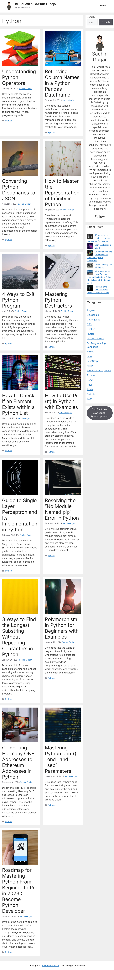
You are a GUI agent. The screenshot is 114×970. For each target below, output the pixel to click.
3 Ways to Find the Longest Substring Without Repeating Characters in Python (19, 636)
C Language (93, 319)
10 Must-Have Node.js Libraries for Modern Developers (98, 238)
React (90, 380)
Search (91, 17)
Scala (90, 389)
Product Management (99, 370)
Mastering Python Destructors (58, 300)
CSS (89, 324)
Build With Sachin (50, 965)
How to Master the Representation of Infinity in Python (62, 192)
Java (89, 356)
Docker (91, 329)
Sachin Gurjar (25, 88)
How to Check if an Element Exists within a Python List (18, 404)
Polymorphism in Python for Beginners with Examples (62, 628)
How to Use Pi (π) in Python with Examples (61, 401)
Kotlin (90, 365)
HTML (90, 351)
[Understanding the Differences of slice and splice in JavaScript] (90, 253)
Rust (89, 384)
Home (103, 5)
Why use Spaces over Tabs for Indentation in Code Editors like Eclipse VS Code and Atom (99, 277)
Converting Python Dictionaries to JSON (18, 189)
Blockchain (93, 315)
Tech (89, 399)
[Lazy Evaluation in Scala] (90, 246)
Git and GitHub (95, 338)
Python (8, 120)
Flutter (90, 333)
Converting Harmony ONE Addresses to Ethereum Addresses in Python (18, 762)
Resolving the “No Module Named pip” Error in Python (62, 509)
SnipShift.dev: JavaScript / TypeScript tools (100, 413)
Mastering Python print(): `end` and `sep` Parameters (61, 759)
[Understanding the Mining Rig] (90, 265)
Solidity (91, 394)
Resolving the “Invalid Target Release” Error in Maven (98, 290)
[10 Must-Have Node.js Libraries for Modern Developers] (90, 236)
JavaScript (93, 361)
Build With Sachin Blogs (35, 4)
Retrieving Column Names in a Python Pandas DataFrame (62, 83)
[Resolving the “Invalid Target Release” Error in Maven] (90, 288)
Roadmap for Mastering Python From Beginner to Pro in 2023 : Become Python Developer (19, 890)
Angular (91, 310)
